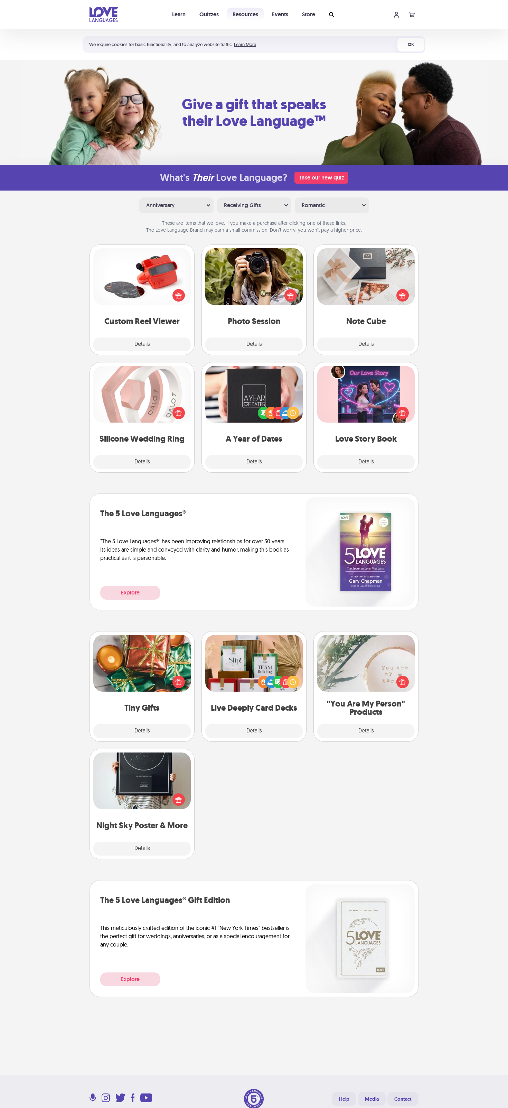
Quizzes (209, 14)
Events (280, 14)
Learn (179, 14)
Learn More (245, 44)
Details (142, 344)
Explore (130, 592)
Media (372, 1099)
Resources (245, 14)
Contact (403, 1099)
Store (308, 14)
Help (344, 1099)
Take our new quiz (321, 177)
